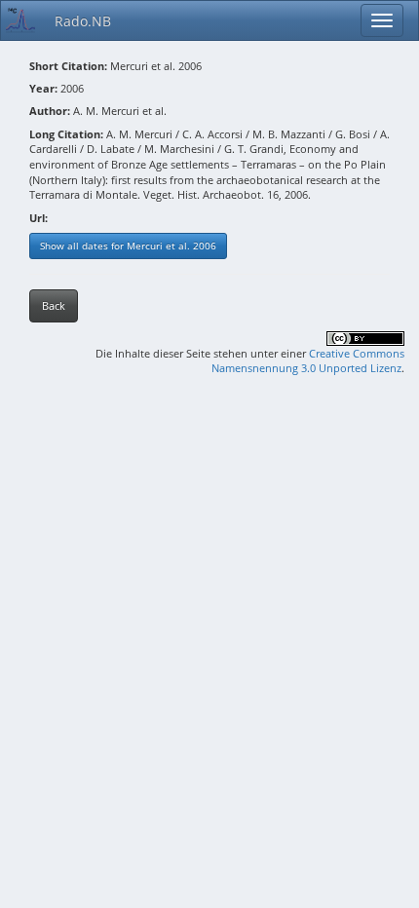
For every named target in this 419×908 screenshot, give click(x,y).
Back (53, 305)
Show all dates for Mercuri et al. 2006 (128, 245)
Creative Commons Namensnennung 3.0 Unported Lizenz (307, 361)
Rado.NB (83, 21)
